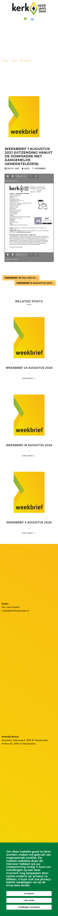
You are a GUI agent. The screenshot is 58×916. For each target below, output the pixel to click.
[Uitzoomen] (31, 176)
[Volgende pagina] (12, 176)
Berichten (25, 60)
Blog (14, 60)
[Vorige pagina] (7, 176)
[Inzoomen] (36, 176)
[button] (32, 19)
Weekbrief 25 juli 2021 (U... (20, 277)
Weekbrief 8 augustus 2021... (35, 283)
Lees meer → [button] (29, 378)
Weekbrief (40, 168)
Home (5, 60)
